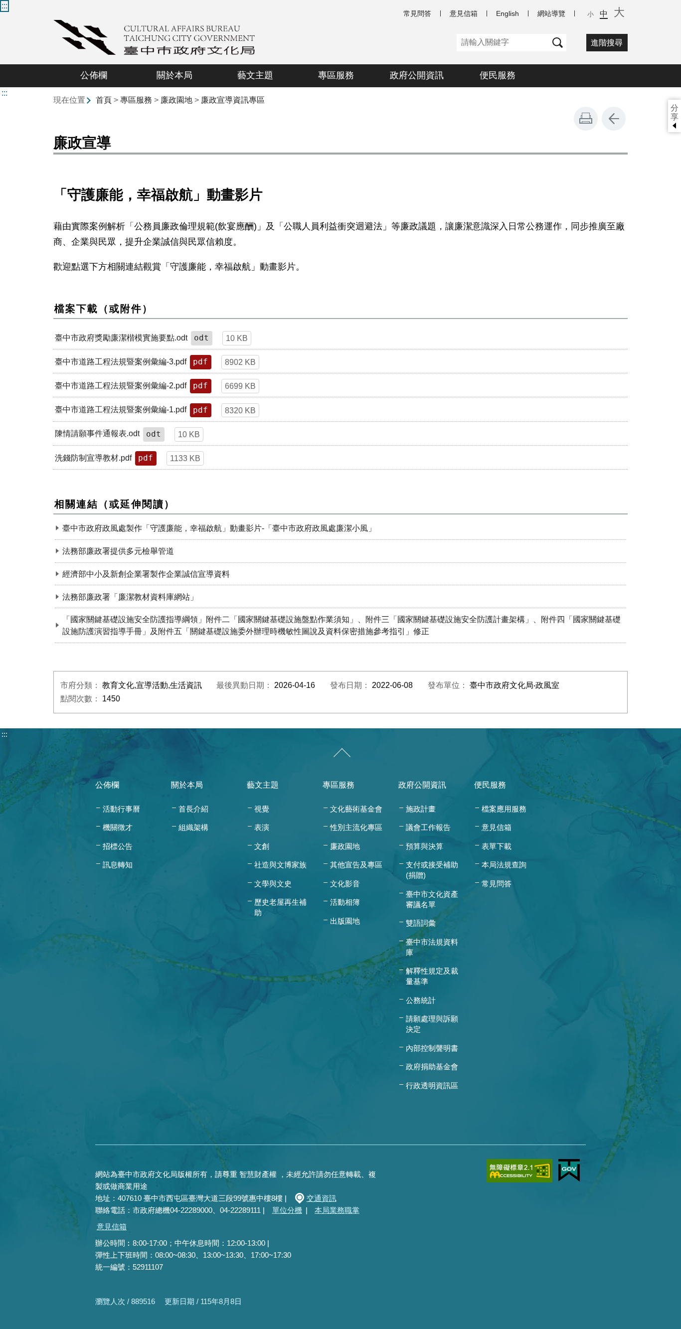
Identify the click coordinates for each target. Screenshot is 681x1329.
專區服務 (336, 75)
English (507, 13)
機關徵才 (118, 827)
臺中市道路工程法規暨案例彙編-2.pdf (120, 385)
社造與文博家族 (280, 864)
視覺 (261, 809)
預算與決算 (424, 846)
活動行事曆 (121, 809)
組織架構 (193, 827)
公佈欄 (93, 75)
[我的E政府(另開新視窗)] (569, 1170)
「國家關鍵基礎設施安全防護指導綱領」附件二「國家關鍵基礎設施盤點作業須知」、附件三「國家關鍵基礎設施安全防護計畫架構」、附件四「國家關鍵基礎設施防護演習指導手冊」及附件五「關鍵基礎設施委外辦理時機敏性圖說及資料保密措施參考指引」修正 (341, 625)
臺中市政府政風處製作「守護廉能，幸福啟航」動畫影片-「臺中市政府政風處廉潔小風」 (219, 528)
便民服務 (497, 75)
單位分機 (287, 1210)
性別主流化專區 (356, 827)
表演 (261, 827)
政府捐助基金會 (432, 1066)
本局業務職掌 (337, 1210)
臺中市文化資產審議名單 (432, 899)
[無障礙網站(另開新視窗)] (519, 1170)
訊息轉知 (118, 864)
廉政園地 (176, 100)
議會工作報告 (428, 827)
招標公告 (118, 846)
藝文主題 (255, 75)
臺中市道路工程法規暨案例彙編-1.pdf (120, 409)
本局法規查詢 (504, 864)
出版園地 (345, 921)
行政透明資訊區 (432, 1085)
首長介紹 (193, 809)
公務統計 (421, 1000)
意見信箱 (464, 13)
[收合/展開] (342, 753)
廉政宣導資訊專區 (233, 100)
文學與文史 (273, 883)
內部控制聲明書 (432, 1048)
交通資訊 (322, 1198)
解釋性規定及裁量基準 (432, 976)
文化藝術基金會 (356, 809)
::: (4, 5)
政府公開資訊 (417, 75)
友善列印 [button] (586, 119)
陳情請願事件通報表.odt (97, 433)
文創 (261, 846)
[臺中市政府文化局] (154, 37)
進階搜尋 (607, 42)
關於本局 (174, 75)
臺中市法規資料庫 (432, 947)
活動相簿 (345, 902)
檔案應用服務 (504, 809)
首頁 (104, 100)
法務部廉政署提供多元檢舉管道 (118, 551)
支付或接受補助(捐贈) (432, 869)
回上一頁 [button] (614, 119)
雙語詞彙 (421, 923)
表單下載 (496, 846)
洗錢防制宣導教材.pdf (93, 458)
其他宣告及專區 (356, 864)
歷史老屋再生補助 (280, 907)
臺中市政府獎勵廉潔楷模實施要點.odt (121, 337)
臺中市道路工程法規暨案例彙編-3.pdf (120, 361)
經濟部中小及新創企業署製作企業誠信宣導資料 (146, 574)
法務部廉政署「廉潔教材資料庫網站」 (130, 597)
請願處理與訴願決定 (432, 1023)
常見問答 (417, 13)
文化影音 (345, 883)
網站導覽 (551, 13)
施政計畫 (421, 809)
